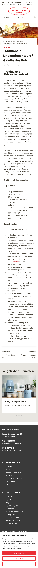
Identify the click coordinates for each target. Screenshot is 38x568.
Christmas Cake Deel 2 (8, 355)
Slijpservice (10, 475)
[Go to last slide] (5, 394)
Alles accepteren (19, 553)
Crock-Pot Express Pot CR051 (28, 355)
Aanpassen (19, 558)
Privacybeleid (11, 481)
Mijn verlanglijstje (12, 506)
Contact (9, 466)
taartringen (14, 262)
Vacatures (10, 484)
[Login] (30, 17)
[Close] (36, 534)
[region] (19, 550)
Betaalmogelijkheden (14, 472)
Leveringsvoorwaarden (15, 478)
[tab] (15, 415)
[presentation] (19, 386)
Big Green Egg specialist (15, 511)
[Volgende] (32, 394)
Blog (7, 503)
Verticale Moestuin (13, 520)
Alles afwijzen (19, 564)
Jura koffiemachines (13, 518)
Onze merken (11, 509)
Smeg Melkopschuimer (15, 401)
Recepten (6, 47)
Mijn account (11, 500)
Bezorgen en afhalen (14, 469)
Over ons (9, 497)
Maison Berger (11, 524)
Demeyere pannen (13, 515)
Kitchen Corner (11, 65)
